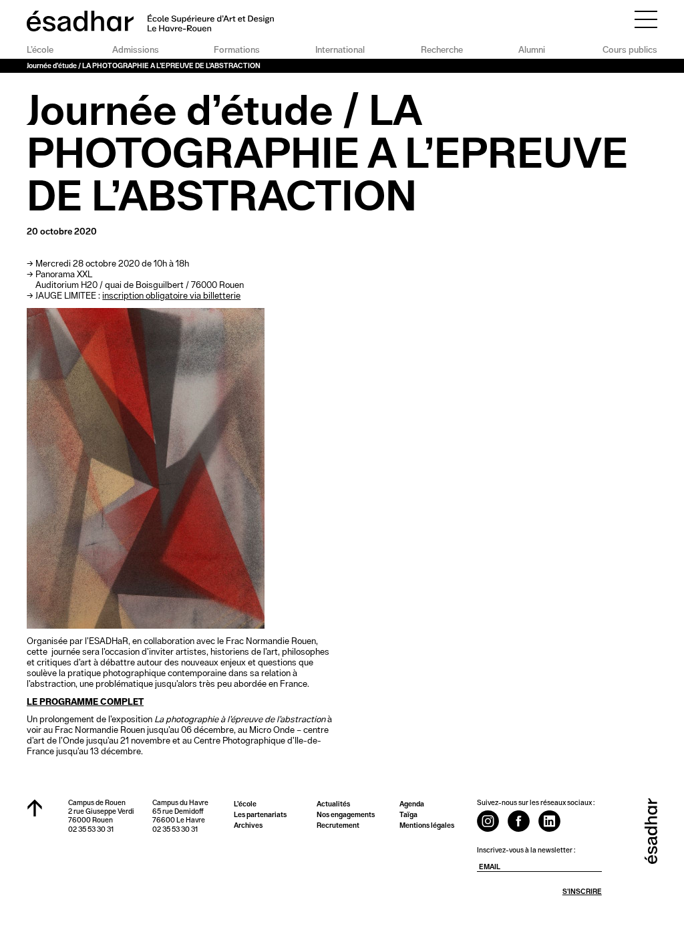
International (340, 50)
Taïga (408, 814)
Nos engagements (346, 814)
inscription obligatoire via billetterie (171, 296)
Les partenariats (260, 814)
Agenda (411, 804)
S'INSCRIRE (582, 891)
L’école (40, 50)
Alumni (531, 50)
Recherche (442, 50)
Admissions (135, 50)
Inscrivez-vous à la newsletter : (526, 850)
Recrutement (338, 825)
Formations (237, 50)
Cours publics (630, 50)
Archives (248, 825)
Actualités (333, 804)
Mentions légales (426, 825)
